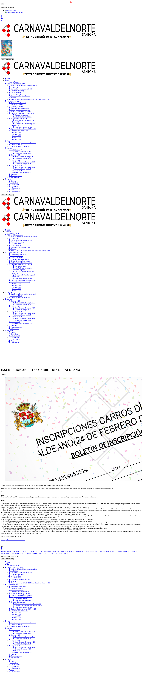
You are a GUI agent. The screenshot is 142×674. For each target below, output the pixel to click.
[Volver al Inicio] (2, 4)
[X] (2, 550)
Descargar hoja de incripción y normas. (13, 540)
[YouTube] (2, 19)
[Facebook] (2, 15)
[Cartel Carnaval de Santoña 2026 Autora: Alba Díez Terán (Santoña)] (6, 56)
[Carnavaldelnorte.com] (49, 75)
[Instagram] (2, 20)
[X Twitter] (2, 17)
